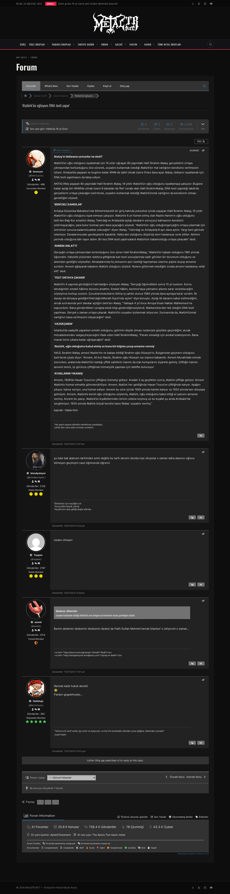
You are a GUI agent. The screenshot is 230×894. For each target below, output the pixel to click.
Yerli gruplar (37, 44)
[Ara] (210, 44)
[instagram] (205, 3)
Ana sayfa (21, 57)
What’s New (51, 86)
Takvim (133, 44)
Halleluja (50, 128)
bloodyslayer (38, 473)
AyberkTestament (60, 834)
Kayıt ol (107, 86)
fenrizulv (38, 171)
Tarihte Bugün (86, 44)
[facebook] (193, 3)
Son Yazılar (72, 86)
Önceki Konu (176, 776)
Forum (104, 44)
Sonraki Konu (194, 776)
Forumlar (31, 86)
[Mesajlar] (39, 179)
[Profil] (32, 179)
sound (38, 622)
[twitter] (199, 3)
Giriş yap (124, 86)
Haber (147, 44)
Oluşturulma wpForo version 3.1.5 (193, 853)
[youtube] (211, 3)
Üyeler (91, 86)
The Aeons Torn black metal (108, 834)
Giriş (23, 44)
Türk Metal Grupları (169, 44)
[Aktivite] (35, 179)
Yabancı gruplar (61, 44)
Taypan (38, 555)
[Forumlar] (25, 96)
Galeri (119, 44)
